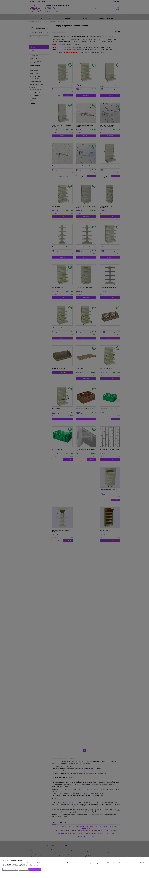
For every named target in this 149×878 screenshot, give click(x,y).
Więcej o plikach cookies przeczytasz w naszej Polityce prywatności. (21, 866)
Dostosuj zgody (23, 869)
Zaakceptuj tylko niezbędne (10, 869)
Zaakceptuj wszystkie (34, 869)
